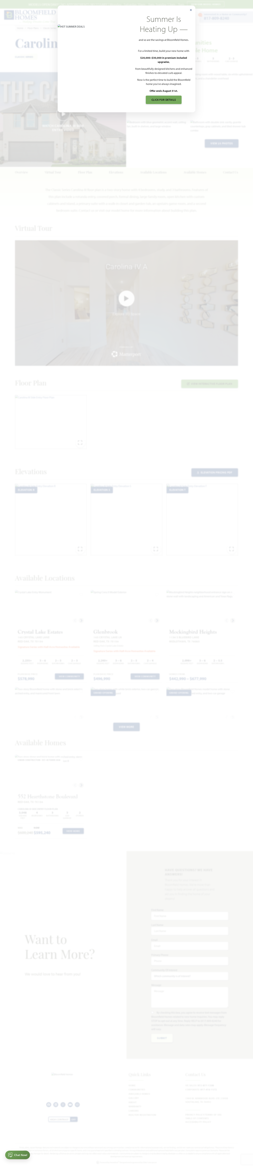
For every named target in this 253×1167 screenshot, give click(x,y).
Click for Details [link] (163, 99)
